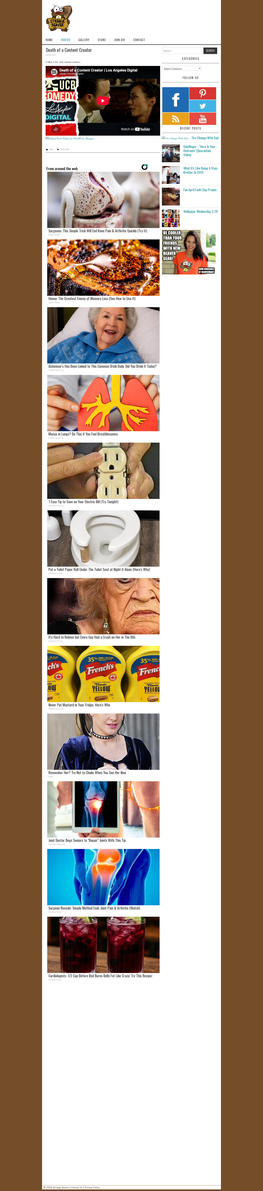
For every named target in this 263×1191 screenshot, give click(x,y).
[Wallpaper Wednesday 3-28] (171, 218)
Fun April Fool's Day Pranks (200, 189)
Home (49, 40)
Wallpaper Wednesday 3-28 (200, 211)
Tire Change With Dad (205, 137)
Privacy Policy (92, 1187)
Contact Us (77, 1187)
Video (51, 149)
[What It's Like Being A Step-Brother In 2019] (171, 175)
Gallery (83, 40)
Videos (65, 40)
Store (102, 40)
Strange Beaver (61, 1187)
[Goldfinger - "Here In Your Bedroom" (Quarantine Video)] (171, 153)
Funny (62, 149)
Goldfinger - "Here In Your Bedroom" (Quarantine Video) (199, 150)
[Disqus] (103, 1033)
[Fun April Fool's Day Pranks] (171, 196)
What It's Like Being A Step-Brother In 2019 (200, 170)
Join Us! (119, 40)
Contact (139, 40)
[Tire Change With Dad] (175, 138)
